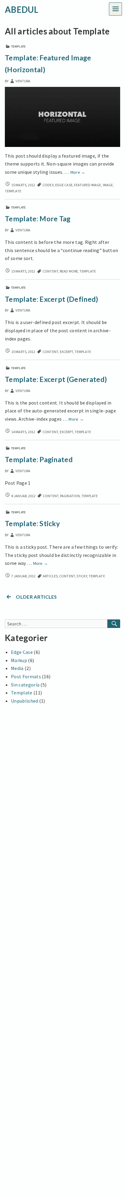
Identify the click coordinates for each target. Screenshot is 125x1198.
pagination (70, 496)
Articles (50, 576)
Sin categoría (25, 685)
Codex (47, 185)
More (78, 172)
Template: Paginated (39, 459)
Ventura (22, 81)
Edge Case (22, 652)
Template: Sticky (32, 523)
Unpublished (24, 701)
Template (18, 46)
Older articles (36, 597)
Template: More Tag (38, 218)
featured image (87, 185)
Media (17, 668)
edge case (64, 185)
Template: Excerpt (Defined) (51, 299)
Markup (19, 660)
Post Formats (26, 676)
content (50, 271)
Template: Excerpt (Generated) (56, 379)
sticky (81, 576)
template (13, 191)
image (108, 185)
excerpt (66, 351)
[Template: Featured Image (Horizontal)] (62, 116)
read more (69, 271)
